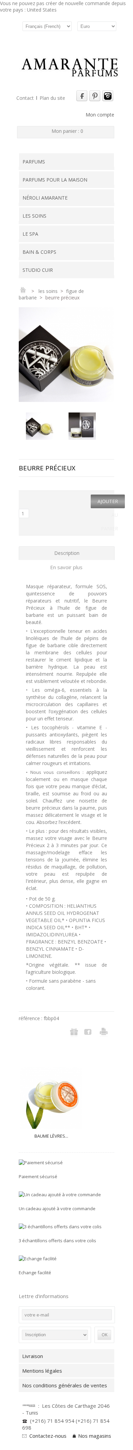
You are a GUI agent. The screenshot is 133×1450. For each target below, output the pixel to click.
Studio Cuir (38, 270)
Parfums (34, 161)
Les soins (34, 216)
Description (66, 553)
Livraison (32, 1356)
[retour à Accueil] (23, 291)
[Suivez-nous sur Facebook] (81, 100)
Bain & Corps (39, 252)
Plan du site (52, 98)
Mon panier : (67, 131)
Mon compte (100, 114)
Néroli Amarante (45, 197)
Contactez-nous (47, 1435)
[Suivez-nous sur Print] (94, 100)
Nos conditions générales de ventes (66, 1385)
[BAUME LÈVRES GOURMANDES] (51, 1098)
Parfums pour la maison (55, 179)
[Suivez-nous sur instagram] (107, 100)
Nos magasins (94, 1435)
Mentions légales (42, 1370)
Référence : (31, 1018)
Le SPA (30, 234)
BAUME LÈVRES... (51, 1136)
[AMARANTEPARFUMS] (70, 68)
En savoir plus (66, 567)
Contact (25, 98)
